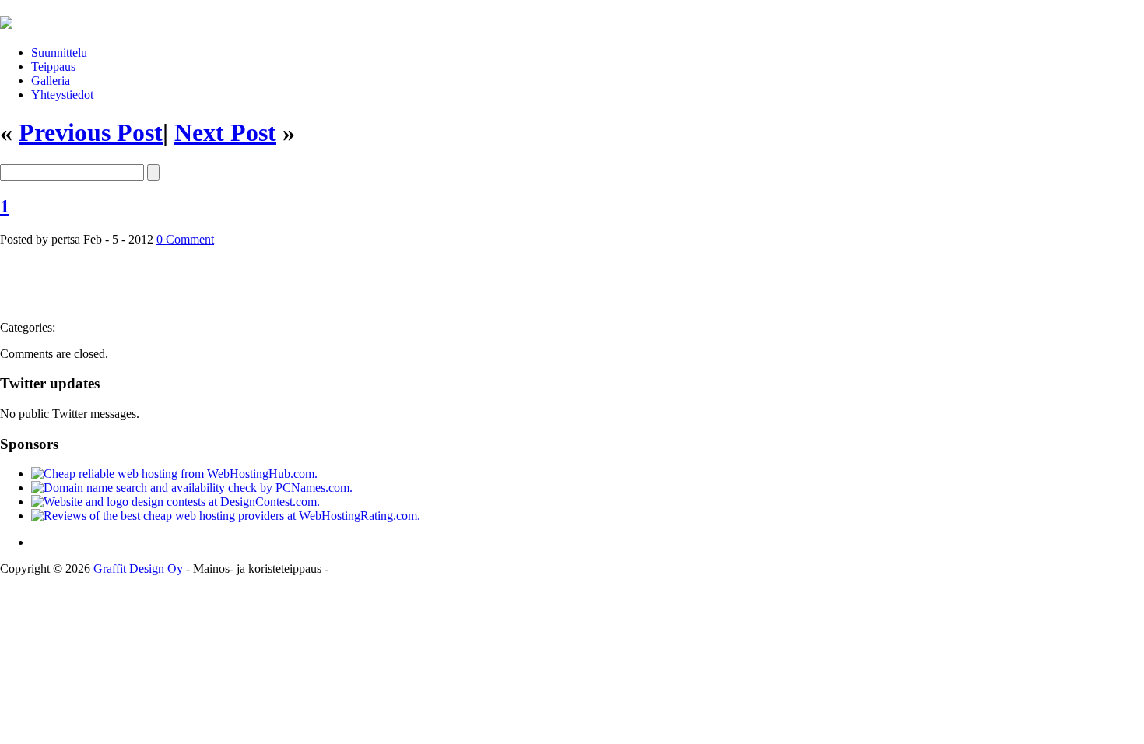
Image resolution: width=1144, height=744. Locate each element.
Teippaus (53, 66)
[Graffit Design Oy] (6, 20)
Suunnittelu (59, 52)
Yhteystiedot (62, 94)
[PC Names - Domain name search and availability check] (192, 487)
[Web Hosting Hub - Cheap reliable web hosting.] (174, 473)
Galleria (50, 80)
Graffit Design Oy (138, 568)
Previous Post (91, 132)
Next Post (225, 132)
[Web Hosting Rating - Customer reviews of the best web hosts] (225, 515)
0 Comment (185, 239)
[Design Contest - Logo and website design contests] (175, 501)
